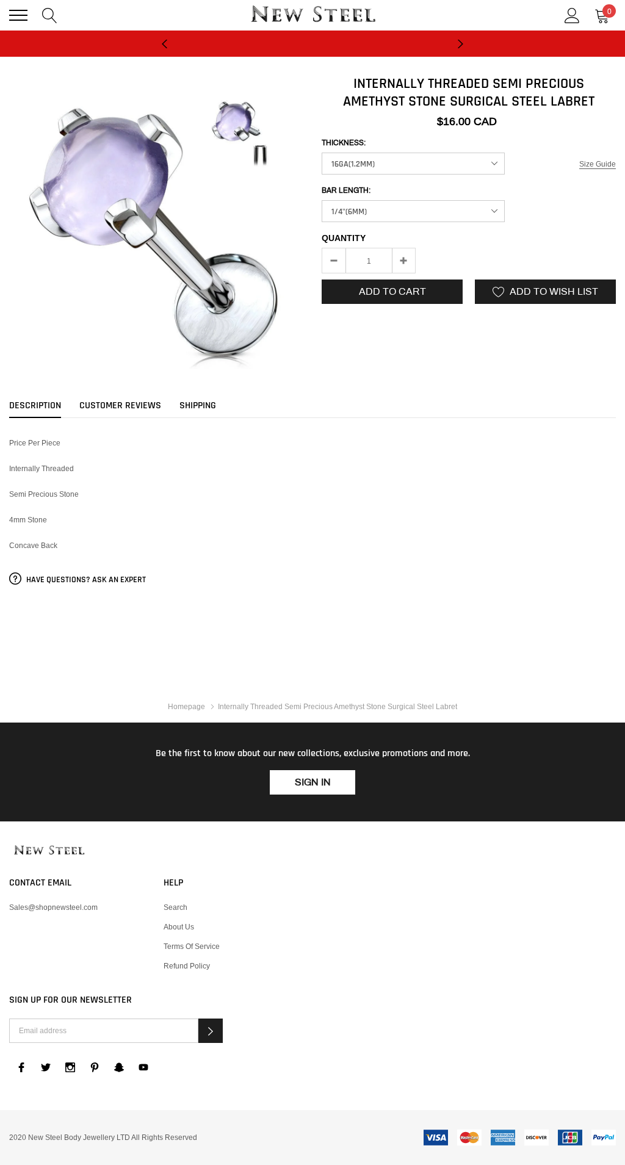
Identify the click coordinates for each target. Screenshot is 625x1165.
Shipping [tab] (197, 406)
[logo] (312, 15)
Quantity (344, 238)
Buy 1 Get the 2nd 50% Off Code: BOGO (312, 50)
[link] (49, 851)
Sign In (313, 782)
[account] (572, 14)
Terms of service (192, 946)
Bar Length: (346, 190)
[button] (210, 1031)
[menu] (18, 15)
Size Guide (597, 163)
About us (179, 926)
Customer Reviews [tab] (120, 406)
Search (175, 907)
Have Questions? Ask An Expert (85, 579)
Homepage (186, 706)
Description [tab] (35, 406)
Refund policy (187, 965)
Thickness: (344, 143)
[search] (49, 14)
